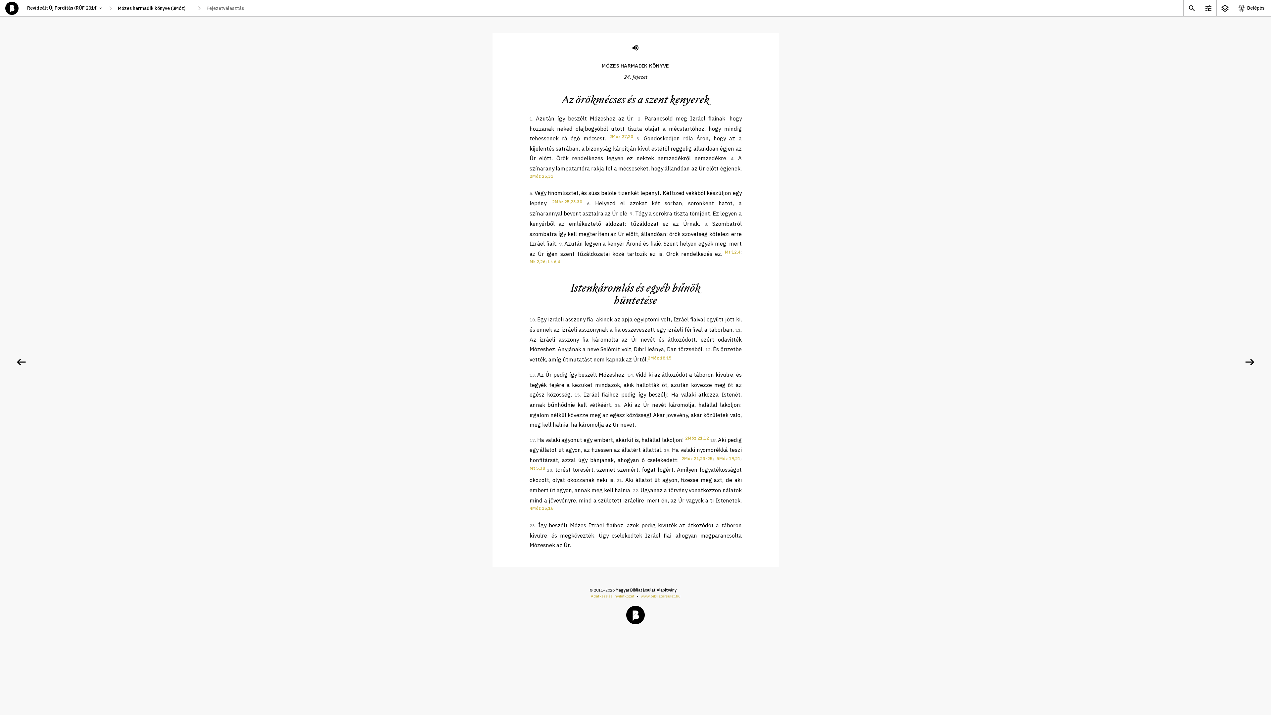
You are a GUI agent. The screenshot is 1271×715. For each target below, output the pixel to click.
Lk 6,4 (554, 261)
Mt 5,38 (537, 468)
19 (666, 450)
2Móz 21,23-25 (697, 458)
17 (532, 440)
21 (619, 480)
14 (630, 375)
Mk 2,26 (537, 261)
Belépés (1255, 8)
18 (713, 440)
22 (635, 491)
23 (532, 526)
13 (532, 375)
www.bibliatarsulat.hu (661, 596)
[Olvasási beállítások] (1208, 8)
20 (549, 470)
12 (708, 350)
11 (738, 330)
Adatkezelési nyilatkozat (613, 596)
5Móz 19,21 (728, 458)
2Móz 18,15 (660, 358)
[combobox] (155, 8)
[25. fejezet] (1250, 362)
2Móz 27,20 (621, 136)
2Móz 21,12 (697, 438)
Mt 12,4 (732, 252)
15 (577, 395)
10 (532, 320)
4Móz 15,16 (541, 508)
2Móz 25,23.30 (567, 202)
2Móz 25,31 (541, 176)
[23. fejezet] (21, 362)
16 (617, 405)
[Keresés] (1191, 8)
